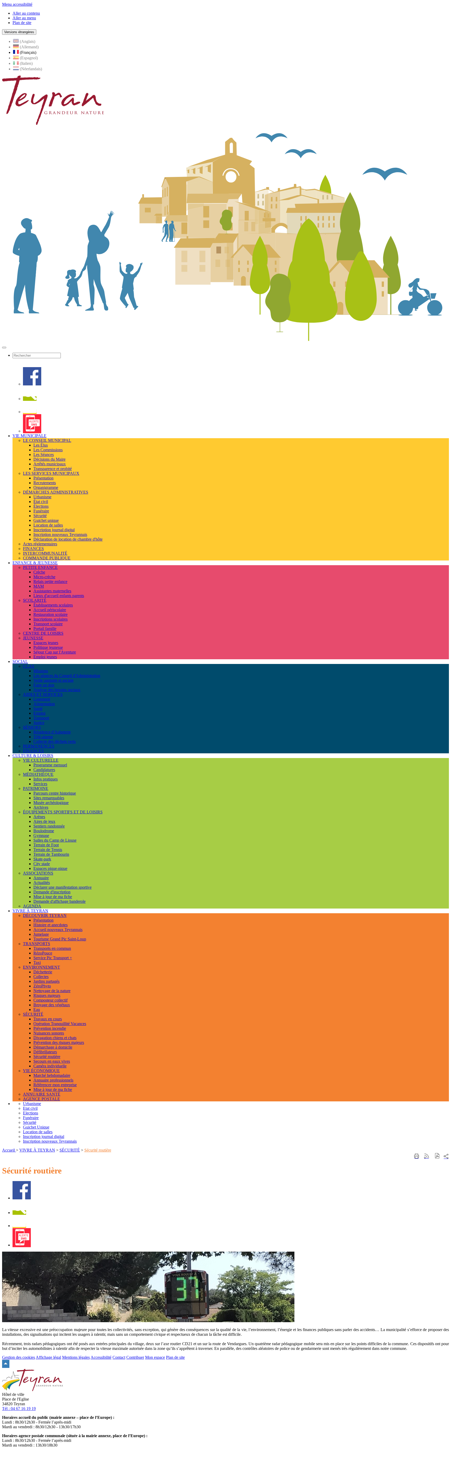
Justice (38, 722)
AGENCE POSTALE (41, 1099)
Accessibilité (101, 1357)
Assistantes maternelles (52, 591)
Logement (41, 699)
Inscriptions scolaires (50, 619)
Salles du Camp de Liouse (54, 840)
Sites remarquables (48, 798)
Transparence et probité (52, 468)
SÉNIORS (32, 727)
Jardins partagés (46, 981)
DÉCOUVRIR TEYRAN (45, 915)
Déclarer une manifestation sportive (62, 887)
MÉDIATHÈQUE (38, 774)
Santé (38, 708)
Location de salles (48, 525)
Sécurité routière (46, 1056)
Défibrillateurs (45, 1052)
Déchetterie (42, 972)
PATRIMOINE (35, 788)
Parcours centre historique (54, 793)
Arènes (39, 816)
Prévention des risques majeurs (58, 1042)
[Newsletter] (30, 411)
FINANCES (33, 548)
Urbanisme (42, 497)
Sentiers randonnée (49, 826)
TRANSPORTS (36, 943)
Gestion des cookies (18, 1357)
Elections (30, 1113)
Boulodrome (43, 831)
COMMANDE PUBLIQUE (46, 558)
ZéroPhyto (42, 986)
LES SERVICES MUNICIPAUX (51, 473)
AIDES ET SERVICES (43, 694)
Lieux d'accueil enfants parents (58, 595)
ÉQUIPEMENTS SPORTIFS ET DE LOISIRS (63, 812)
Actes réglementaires (40, 544)
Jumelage (41, 934)
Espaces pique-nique (50, 868)
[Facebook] (32, 384)
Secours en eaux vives (51, 1061)
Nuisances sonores (48, 1033)
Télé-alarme (43, 737)
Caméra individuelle (50, 1066)
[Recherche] (30, 398)
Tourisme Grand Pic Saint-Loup (59, 939)
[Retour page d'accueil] (53, 123)
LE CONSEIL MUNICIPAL (47, 440)
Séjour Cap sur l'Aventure (54, 652)
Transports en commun (52, 948)
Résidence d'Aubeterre (52, 732)
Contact (118, 1357)
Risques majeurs (46, 995)
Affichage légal (48, 1357)
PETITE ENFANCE (40, 567)
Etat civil (30, 1108)
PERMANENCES (38, 746)
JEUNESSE (33, 638)
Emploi (39, 713)
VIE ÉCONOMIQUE (41, 1070)
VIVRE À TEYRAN (37, 1150)
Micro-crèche (44, 577)
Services (40, 784)
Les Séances (43, 454)
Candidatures (44, 769)
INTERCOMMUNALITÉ (45, 553)
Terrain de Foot (46, 845)
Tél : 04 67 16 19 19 (19, 1408)
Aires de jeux (44, 821)
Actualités (41, 882)
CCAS (28, 666)
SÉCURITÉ (33, 1014)
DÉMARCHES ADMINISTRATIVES (55, 492)
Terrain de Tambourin (51, 854)
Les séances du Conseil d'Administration (66, 675)
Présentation (43, 478)
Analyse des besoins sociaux (56, 689)
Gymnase (41, 835)
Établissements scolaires (53, 605)
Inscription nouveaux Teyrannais (60, 534)
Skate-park (42, 859)
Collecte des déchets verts (54, 741)
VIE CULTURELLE (40, 760)
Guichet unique (46, 520)
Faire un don (43, 685)
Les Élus (40, 445)
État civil (40, 501)
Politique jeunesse (48, 647)
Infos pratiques (45, 779)
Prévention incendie (49, 1028)
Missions (40, 671)
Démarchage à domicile (52, 1047)
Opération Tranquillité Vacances (59, 1023)
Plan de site (175, 1357)
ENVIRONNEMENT (41, 967)
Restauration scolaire (50, 614)
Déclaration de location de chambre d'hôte (68, 539)
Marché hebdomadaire (51, 1075)
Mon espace (155, 1357)
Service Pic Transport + (52, 958)
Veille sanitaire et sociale (53, 680)
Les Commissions (48, 450)
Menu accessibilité (17, 4)
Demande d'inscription (51, 892)
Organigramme (45, 487)
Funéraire (41, 511)
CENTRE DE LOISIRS (43, 633)
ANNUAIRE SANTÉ (41, 1094)
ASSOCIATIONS (38, 873)
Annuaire (41, 878)
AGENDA (32, 906)
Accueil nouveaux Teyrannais (57, 929)
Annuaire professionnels (53, 1080)
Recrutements (44, 483)
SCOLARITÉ (34, 600)
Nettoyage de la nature (51, 990)
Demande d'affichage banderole (59, 901)
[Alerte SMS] (32, 431)
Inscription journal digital (54, 530)
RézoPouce (42, 953)
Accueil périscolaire (49, 610)
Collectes (41, 976)
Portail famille (44, 628)
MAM (38, 586)
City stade (41, 864)
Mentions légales (76, 1357)
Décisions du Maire (49, 459)
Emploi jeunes (45, 657)
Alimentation (44, 704)
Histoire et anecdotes (50, 925)
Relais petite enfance (50, 581)
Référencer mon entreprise (55, 1085)
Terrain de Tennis (47, 849)
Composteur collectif (50, 1000)
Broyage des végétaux (51, 1005)
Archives (40, 807)
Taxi (37, 962)
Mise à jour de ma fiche (52, 896)
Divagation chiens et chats (54, 1038)
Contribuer (135, 1357)
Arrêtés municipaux (49, 464)
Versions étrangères (19, 32)
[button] (437, 1156)
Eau (36, 1009)
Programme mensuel (50, 765)
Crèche (39, 572)
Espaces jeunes (45, 642)
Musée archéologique (51, 802)
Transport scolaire (48, 624)
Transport (41, 718)
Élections (41, 506)
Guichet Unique (36, 1127)
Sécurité (40, 515)
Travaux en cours (47, 1019)
